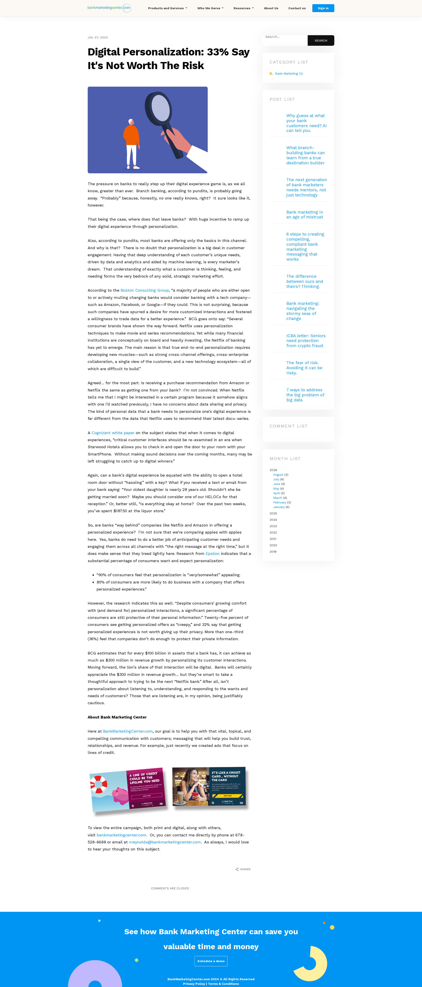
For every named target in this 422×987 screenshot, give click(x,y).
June (276, 484)
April (276, 493)
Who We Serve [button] (209, 8)
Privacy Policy (194, 983)
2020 (273, 545)
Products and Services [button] (166, 8)
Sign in (323, 8)
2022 (273, 532)
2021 (273, 539)
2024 (273, 519)
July (276, 479)
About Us (271, 8)
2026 (280, 488)
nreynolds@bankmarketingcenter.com (165, 842)
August (278, 474)
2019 (273, 551)
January (279, 507)
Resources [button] (242, 8)
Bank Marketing (289, 73)
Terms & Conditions (223, 983)
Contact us (297, 8)
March (277, 497)
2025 (273, 513)
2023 (273, 526)
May (276, 488)
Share (245, 869)
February (279, 502)
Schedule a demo (211, 961)
